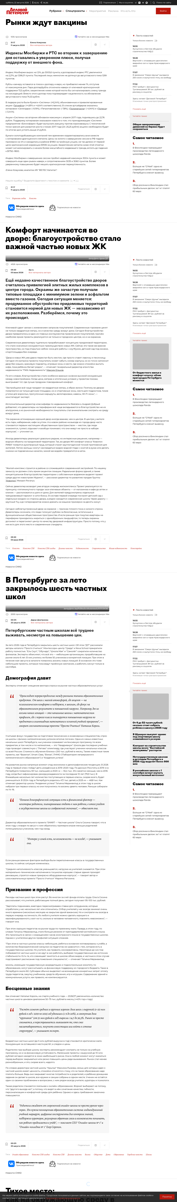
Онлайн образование (20, 1154)
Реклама (113, 11)
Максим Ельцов (55, 370)
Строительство (99, 548)
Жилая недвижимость (118, 548)
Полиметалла (77, 108)
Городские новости (135, 1154)
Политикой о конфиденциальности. (63, 1198)
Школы (149, 1154)
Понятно (167, 1197)
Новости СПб (28, 548)
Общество (98, 1154)
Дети (108, 1154)
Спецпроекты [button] (76, 10)
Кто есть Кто (128, 11)
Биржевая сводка (19, 198)
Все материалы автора (41, 45)
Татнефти (19, 105)
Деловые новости (66, 548)
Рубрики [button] (55, 10)
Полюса (102, 108)
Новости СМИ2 (14, 216)
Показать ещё (139, 109)
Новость (32, 198)
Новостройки (136, 548)
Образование (119, 1154)
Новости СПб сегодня (46, 548)
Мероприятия (97, 11)
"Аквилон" (11, 480)
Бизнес (88, 1154)
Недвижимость (82, 548)
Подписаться (109, 2)
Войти (163, 11)
